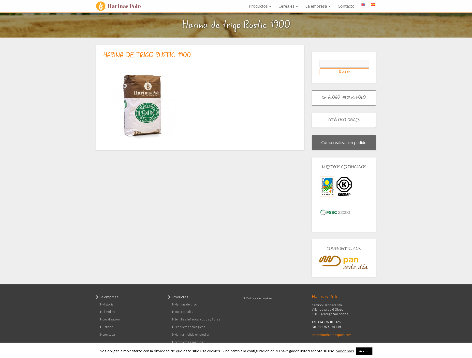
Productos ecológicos (190, 327)
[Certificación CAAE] (327, 186)
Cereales (287, 6)
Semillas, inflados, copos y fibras (197, 319)
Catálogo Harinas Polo (344, 97)
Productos (259, 6)
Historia (108, 304)
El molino (109, 312)
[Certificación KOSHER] (344, 186)
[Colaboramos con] (344, 262)
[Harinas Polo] (120, 6)
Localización (111, 319)
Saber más (345, 350)
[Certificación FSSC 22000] (335, 212)
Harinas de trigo (186, 304)
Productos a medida (189, 342)
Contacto (346, 6)
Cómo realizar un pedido (344, 142)
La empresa (316, 6)
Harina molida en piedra (192, 334)
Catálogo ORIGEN (344, 120)
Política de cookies (259, 298)
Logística (109, 334)
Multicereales (184, 312)
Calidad (108, 327)
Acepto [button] (364, 351)
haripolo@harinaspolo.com (332, 334)
